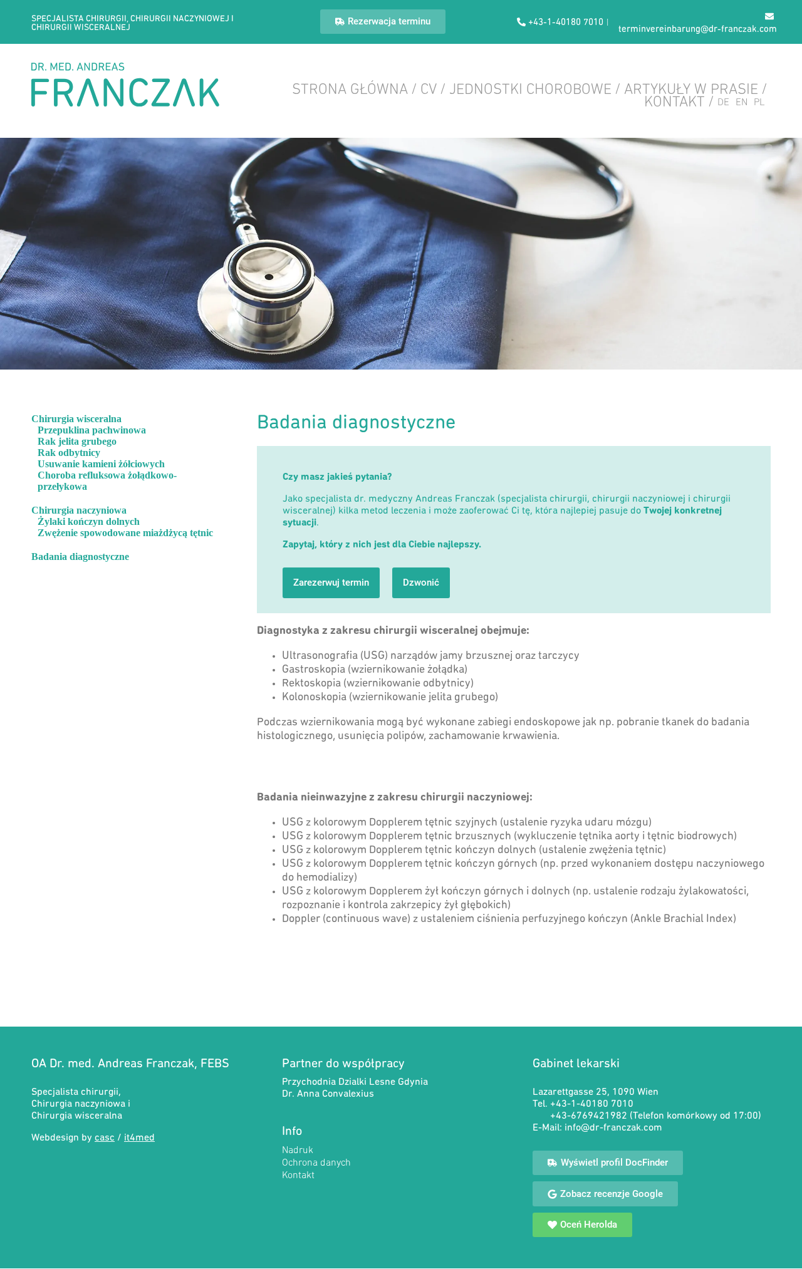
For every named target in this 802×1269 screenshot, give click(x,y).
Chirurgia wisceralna (76, 418)
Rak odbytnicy (69, 452)
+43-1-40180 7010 (591, 1104)
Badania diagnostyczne (80, 556)
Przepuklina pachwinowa (92, 430)
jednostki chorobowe (530, 90)
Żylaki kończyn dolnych (89, 521)
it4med (139, 1138)
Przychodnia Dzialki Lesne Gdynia (355, 1082)
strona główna (350, 90)
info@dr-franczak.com (613, 1128)
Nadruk (297, 1151)
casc (105, 1138)
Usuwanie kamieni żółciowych (101, 463)
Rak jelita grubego (77, 441)
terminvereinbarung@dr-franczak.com (697, 29)
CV (428, 90)
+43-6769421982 (590, 1116)
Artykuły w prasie (691, 90)
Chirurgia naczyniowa (79, 510)
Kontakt (674, 102)
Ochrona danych (316, 1163)
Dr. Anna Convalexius (328, 1094)
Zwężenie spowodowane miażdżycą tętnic (125, 532)
